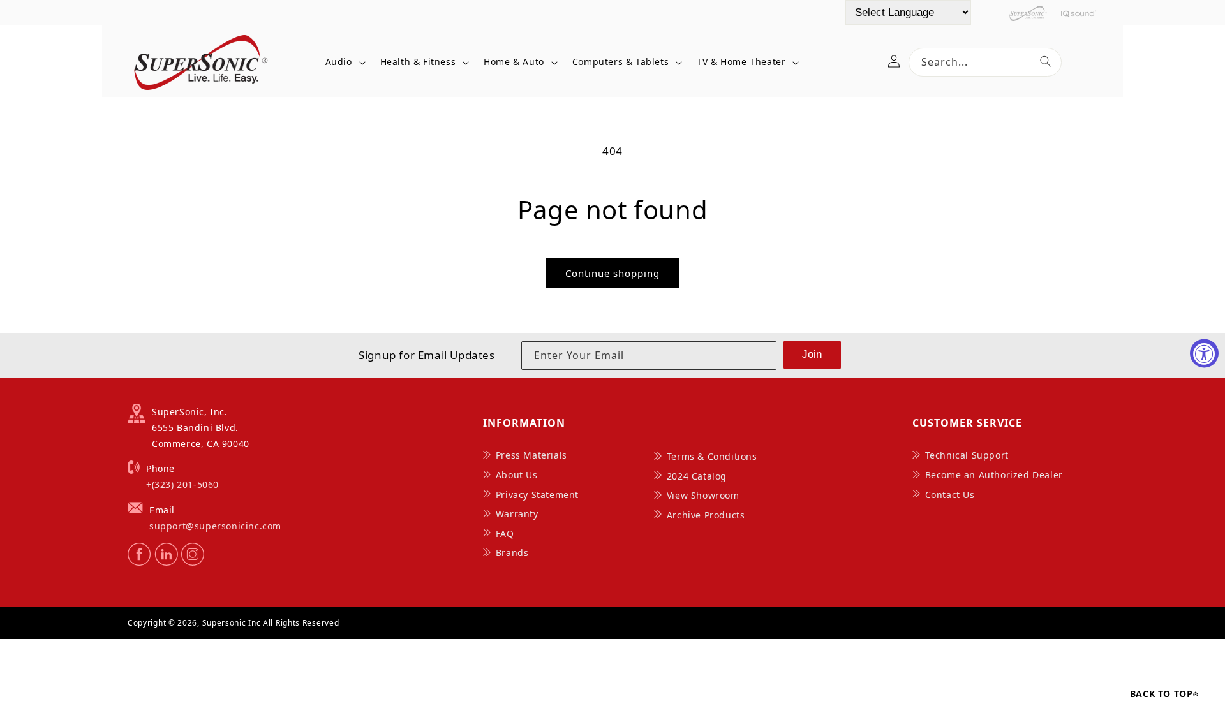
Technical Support (967, 455)
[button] (343, 62)
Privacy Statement (537, 495)
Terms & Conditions (712, 456)
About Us (517, 475)
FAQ (505, 533)
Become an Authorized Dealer (994, 475)
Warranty (517, 514)
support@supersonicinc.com (215, 526)
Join (812, 354)
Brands (512, 553)
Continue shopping (612, 273)
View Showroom (703, 495)
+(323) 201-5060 (182, 484)
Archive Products (706, 515)
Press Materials (531, 455)
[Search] (1045, 61)
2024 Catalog (697, 476)
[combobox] (985, 62)
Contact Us (950, 495)
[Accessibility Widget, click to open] (1204, 353)
